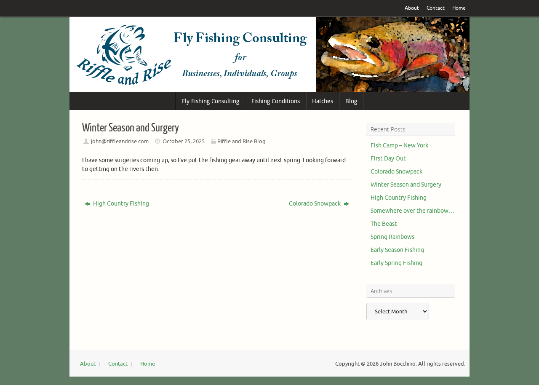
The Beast (384, 223)
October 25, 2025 (184, 141)
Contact (436, 8)
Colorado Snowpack (315, 203)
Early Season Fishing (397, 250)
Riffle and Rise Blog (241, 141)
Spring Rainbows (392, 237)
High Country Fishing (120, 203)
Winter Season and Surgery (406, 184)
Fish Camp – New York (399, 145)
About (412, 8)
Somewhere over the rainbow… (412, 210)
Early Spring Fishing (396, 263)
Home (459, 8)
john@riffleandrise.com (120, 141)
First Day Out (388, 158)
